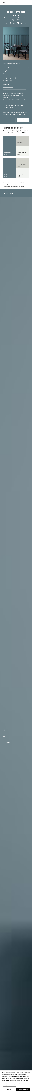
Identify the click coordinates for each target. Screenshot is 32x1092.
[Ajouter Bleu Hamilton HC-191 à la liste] (14, 138)
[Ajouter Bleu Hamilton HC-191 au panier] (10, 138)
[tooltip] (6, 71)
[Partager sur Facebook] (10, 23)
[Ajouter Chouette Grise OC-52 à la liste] (27, 160)
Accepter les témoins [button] (23, 1089)
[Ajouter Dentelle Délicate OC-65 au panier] (23, 148)
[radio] (4, 730)
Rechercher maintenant (17, 186)
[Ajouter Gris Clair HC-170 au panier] (23, 138)
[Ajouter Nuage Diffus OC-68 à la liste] (27, 170)
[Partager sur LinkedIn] (18, 23)
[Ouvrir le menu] (4, 2)
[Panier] (28, 2)
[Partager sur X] (25, 23)
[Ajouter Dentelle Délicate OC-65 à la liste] (27, 148)
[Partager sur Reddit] (21, 23)
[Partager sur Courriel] (14, 23)
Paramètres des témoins (9, 1086)
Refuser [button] (9, 1089)
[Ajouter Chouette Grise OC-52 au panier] (23, 160)
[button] (24, 2)
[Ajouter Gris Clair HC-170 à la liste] (27, 138)
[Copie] (7, 23)
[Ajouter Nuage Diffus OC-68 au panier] (23, 170)
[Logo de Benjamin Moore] (16, 2)
